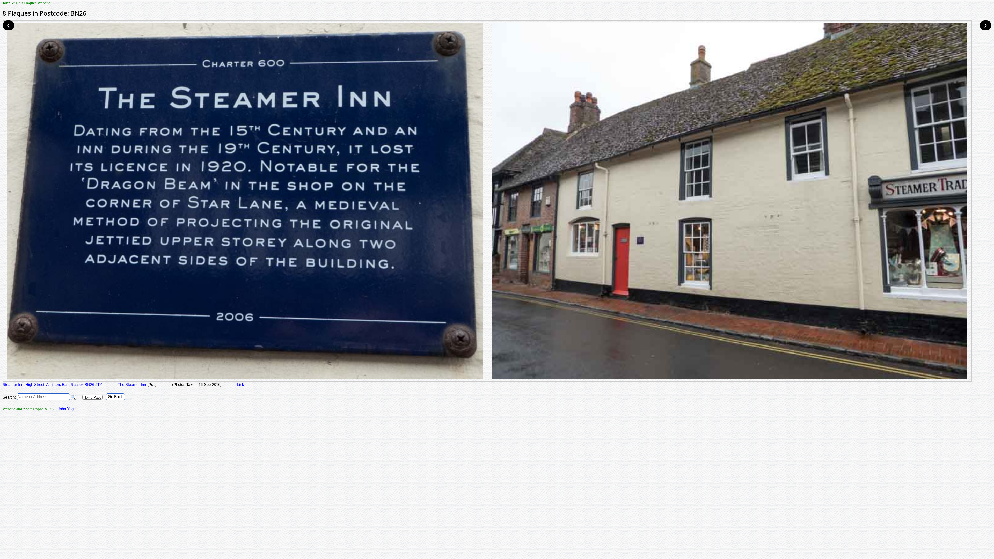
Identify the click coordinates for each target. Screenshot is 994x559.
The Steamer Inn (132, 384)
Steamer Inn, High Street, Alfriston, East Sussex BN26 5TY (52, 384)
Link (240, 384)
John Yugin (67, 409)
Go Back (115, 396)
